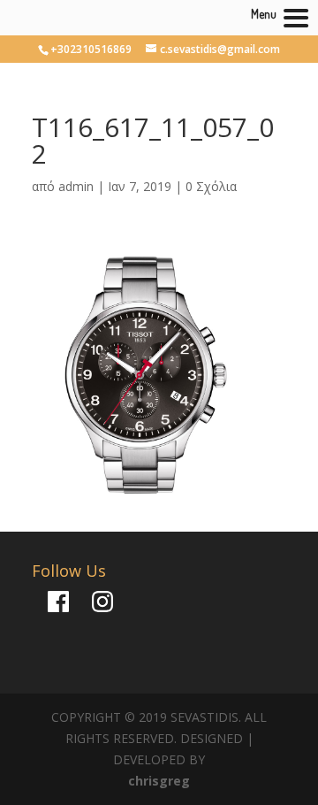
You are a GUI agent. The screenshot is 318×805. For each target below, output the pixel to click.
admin (76, 186)
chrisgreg (159, 780)
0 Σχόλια (211, 186)
